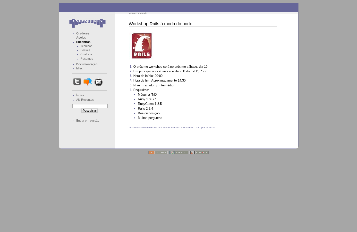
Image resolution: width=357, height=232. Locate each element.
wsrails (143, 13)
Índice (80, 95)
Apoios (81, 37)
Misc (79, 68)
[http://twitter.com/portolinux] (77, 86)
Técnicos (86, 46)
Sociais (85, 50)
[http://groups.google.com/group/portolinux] (88, 86)
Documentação (86, 64)
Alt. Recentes (85, 99)
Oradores (82, 33)
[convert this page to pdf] (199, 153)
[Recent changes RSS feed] (158, 153)
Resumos (86, 58)
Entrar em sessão (87, 120)
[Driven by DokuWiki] (178, 153)
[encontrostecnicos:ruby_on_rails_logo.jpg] (141, 60)
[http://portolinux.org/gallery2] (98, 86)
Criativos (86, 54)
